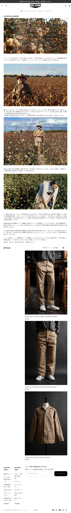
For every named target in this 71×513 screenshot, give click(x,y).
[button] (56, 248)
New (21, 11)
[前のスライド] (27, 282)
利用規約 (6, 503)
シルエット (41, 11)
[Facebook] (53, 510)
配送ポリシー (7, 474)
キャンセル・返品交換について (7, 479)
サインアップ (61, 473)
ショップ (48, 11)
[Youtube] (60, 510)
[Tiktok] (63, 510)
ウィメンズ (33, 11)
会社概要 (17, 503)
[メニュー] (2, 6)
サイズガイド (18, 490)
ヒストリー (17, 481)
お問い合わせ (7, 490)
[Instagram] (56, 510)
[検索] (6, 6)
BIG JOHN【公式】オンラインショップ (18, 510)
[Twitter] (66, 510)
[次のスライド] (64, 282)
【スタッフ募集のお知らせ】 (18, 476)
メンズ (26, 11)
